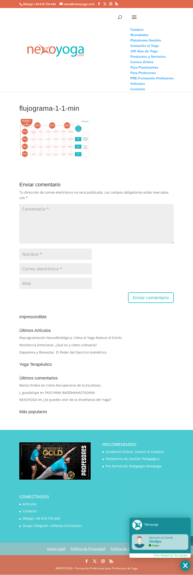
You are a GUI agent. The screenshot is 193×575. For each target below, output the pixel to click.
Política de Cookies (125, 548)
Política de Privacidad (88, 548)
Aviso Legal (56, 548)
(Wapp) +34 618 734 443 (41, 518)
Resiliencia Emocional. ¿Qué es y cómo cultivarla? (58, 345)
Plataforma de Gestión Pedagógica (133, 459)
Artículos (29, 504)
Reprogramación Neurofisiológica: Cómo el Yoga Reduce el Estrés (70, 337)
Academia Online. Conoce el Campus (135, 451)
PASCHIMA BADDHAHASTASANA (70, 392)
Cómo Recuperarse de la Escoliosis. (74, 385)
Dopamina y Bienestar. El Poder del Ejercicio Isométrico (62, 352)
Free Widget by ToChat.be (170, 555)
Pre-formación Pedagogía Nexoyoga (133, 466)
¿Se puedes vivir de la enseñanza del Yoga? (77, 399)
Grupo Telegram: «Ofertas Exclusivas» (52, 525)
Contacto (29, 511)
